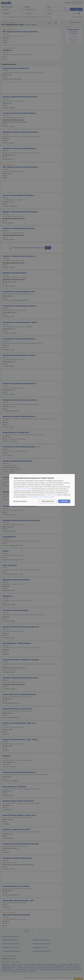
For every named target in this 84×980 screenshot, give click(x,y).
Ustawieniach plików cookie (35, 497)
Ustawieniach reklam (51, 495)
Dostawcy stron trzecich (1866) (23, 489)
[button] (20, 501)
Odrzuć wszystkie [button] (48, 501)
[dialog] (42, 490)
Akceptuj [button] (64, 501)
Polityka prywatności (49, 497)
